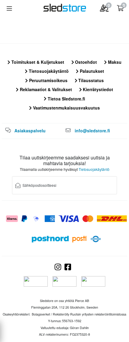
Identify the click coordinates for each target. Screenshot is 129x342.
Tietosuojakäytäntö (48, 71)
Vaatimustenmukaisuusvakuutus (66, 108)
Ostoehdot (85, 62)
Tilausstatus (90, 80)
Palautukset (91, 71)
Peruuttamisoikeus (48, 80)
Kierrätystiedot (97, 89)
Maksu (114, 62)
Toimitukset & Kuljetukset (37, 62)
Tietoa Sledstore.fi (65, 99)
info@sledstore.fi (92, 131)
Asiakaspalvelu (30, 131)
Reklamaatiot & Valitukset (45, 89)
